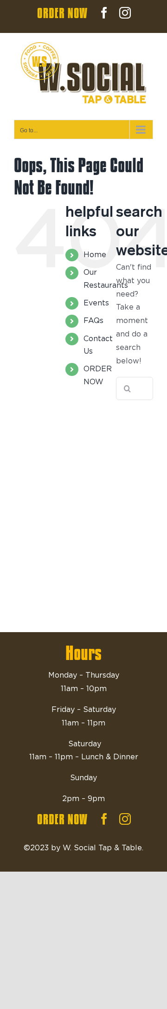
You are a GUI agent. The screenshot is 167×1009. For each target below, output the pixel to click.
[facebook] (104, 819)
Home (95, 255)
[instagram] (125, 819)
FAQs (93, 320)
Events (96, 303)
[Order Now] (62, 819)
